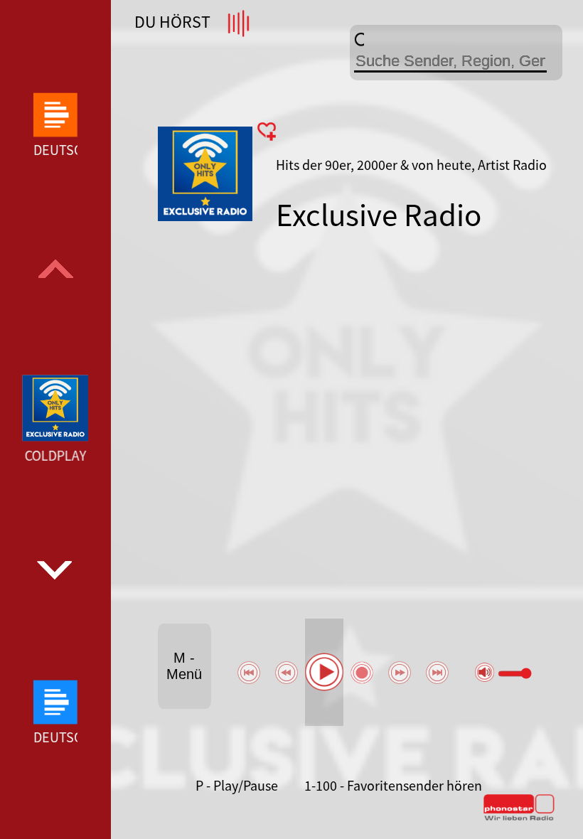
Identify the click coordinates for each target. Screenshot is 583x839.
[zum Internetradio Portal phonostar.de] (519, 818)
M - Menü (184, 666)
